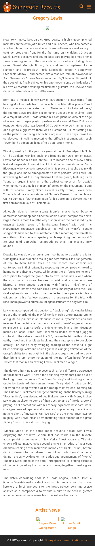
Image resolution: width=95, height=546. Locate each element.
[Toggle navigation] (82, 6)
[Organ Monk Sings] (72, 519)
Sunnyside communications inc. (67, 540)
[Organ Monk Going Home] (47, 519)
